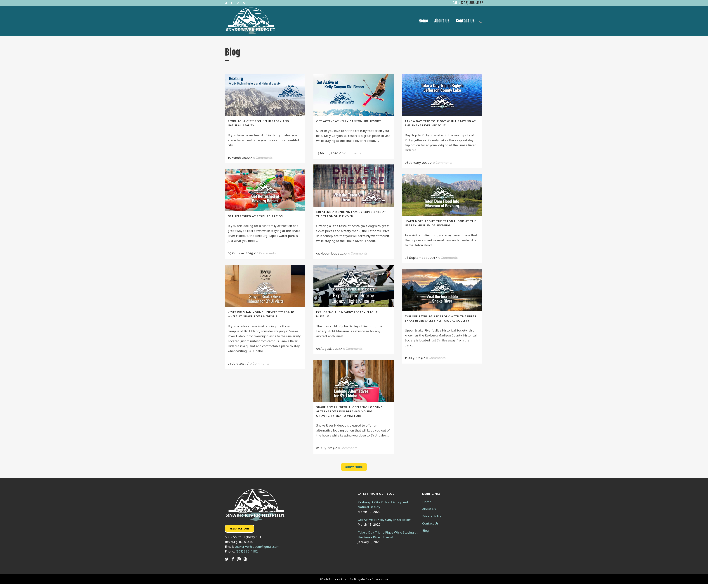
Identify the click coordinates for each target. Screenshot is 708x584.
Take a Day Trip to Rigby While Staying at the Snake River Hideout (388, 534)
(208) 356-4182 (472, 3)
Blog (425, 531)
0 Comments (263, 157)
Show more (354, 467)
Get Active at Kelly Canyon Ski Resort (348, 121)
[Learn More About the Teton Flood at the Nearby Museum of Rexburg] (442, 195)
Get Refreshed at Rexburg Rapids (255, 216)
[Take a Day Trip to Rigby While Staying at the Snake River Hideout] (442, 95)
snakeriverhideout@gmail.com (257, 546)
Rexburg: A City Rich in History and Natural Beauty (383, 504)
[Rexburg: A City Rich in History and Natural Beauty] (265, 95)
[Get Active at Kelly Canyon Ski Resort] (353, 95)
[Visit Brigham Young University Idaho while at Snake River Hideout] (265, 286)
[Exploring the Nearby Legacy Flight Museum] (353, 286)
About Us (429, 509)
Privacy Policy (432, 516)
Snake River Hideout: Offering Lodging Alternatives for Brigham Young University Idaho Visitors (349, 411)
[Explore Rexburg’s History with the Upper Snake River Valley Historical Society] (442, 290)
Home (426, 502)
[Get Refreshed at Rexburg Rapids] (265, 190)
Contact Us (430, 523)
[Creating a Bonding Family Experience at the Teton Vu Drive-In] (353, 185)
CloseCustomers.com (376, 579)
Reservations (240, 528)
